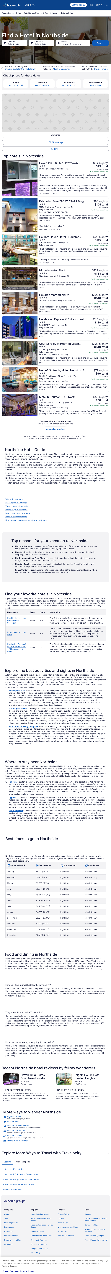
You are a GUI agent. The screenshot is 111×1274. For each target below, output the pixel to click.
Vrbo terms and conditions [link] (68, 1227)
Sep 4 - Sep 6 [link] (95, 85)
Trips (90, 5)
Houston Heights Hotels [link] (13, 1189)
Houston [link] (55, 13)
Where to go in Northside (16, 510)
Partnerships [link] (9, 1227)
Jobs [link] (6, 1218)
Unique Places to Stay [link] (39, 1249)
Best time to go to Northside (17, 513)
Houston (13, 782)
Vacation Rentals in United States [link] (41, 1219)
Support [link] (88, 1214)
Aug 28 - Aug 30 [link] (68, 85)
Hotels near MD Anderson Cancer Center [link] (21, 1174)
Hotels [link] (18, 13)
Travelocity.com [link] (8, 13)
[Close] (107, 1261)
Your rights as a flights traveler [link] (96, 1240)
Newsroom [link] (8, 1231)
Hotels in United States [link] (39, 1214)
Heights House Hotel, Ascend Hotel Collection (16, 620)
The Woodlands (16, 810)
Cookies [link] (61, 1218)
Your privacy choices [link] (66, 1236)
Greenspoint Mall (17, 690)
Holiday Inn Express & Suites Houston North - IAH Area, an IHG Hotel (16, 647)
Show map (57, 142)
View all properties (55, 429)
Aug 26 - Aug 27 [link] (16, 85)
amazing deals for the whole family (20, 69)
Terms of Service (27, 1271)
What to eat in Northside (16, 517)
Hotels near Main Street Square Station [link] (20, 1184)
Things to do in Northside (16, 506)
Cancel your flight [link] (91, 1225)
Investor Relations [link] (11, 1236)
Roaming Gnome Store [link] (12, 1240)
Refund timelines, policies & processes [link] (95, 1230)
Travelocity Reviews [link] (39, 1240)
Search (100, 43)
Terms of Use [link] (63, 1223)
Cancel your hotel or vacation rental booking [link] (96, 1219)
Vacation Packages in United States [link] (42, 1226)
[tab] (7, 1162)
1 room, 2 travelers (71, 44)
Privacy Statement (11, 1271)
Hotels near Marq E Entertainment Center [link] (21, 1179)
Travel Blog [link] (35, 1253)
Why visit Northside (14, 499)
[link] (55, 1117)
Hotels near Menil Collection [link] (15, 1169)
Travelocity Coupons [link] (39, 1244)
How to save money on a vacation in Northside (26, 520)
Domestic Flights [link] (37, 1231)
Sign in (99, 5)
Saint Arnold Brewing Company (23, 726)
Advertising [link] (8, 1244)
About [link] (6, 1214)
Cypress (13, 797)
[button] (55, 1153)
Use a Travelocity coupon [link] (94, 1236)
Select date (13, 44)
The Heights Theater (18, 708)
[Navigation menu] (106, 5)
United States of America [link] (33, 13)
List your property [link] (11, 1223)
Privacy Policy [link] (63, 1214)
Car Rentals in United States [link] (41, 1236)
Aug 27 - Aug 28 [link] (42, 85)
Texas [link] (47, 13)
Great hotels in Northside (16, 503)
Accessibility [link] (63, 1231)
